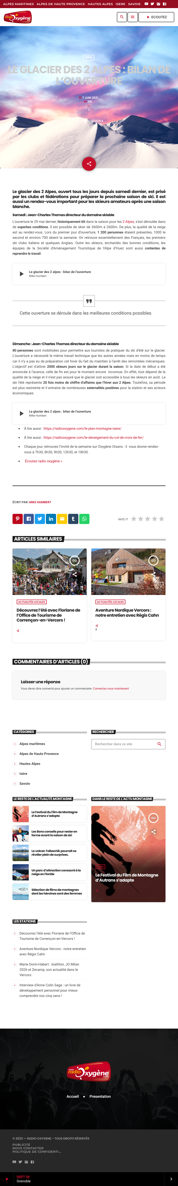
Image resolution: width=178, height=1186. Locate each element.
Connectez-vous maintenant (111, 688)
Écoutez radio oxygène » (43, 461)
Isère (88, 58)
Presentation (100, 1096)
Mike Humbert (40, 502)
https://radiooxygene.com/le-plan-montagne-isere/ (82, 428)
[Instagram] (158, 4)
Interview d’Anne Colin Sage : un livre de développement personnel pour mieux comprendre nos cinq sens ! (49, 990)
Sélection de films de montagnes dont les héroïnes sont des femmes (57, 892)
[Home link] (17, 17)
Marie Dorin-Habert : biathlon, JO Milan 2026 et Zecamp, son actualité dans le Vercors (49, 969)
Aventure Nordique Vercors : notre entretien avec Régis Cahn (127, 612)
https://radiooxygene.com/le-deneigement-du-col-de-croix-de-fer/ (93, 437)
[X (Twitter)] (152, 4)
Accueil (73, 1096)
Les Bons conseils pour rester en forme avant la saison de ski (54, 833)
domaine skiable (100, 215)
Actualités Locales (31, 602)
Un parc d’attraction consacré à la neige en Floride (56, 872)
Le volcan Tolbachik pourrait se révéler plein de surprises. (54, 853)
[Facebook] (164, 4)
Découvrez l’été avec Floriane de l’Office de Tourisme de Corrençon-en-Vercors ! (48, 615)
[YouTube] (146, 4)
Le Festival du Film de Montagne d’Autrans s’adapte (54, 814)
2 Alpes (128, 222)
